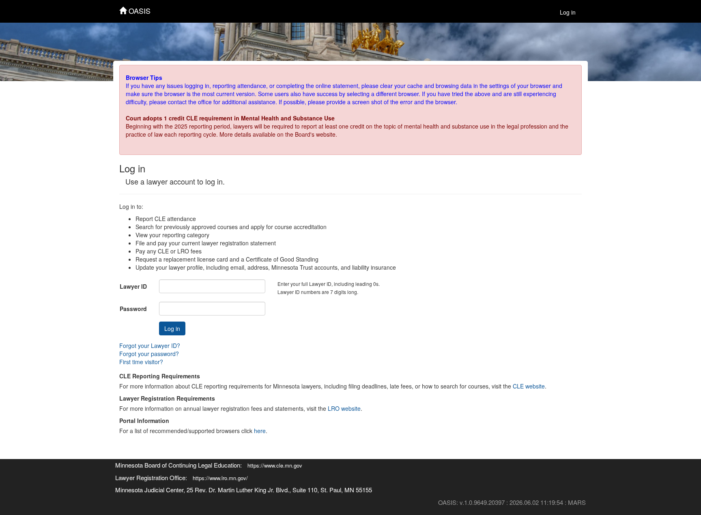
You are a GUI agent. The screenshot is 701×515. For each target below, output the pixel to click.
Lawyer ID (133, 286)
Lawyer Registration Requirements (167, 398)
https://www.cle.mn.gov (274, 465)
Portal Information (144, 420)
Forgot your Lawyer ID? (149, 345)
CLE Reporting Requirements (159, 376)
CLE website (529, 386)
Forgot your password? (149, 354)
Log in (568, 12)
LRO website (344, 408)
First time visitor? (141, 362)
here (260, 431)
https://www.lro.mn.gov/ (220, 478)
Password (133, 309)
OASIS (139, 10)
